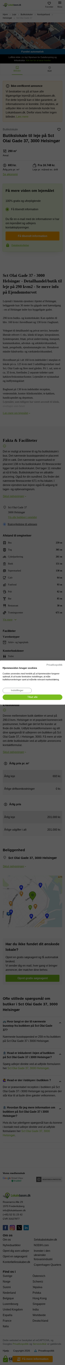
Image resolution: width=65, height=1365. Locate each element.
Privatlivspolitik (54, 665)
